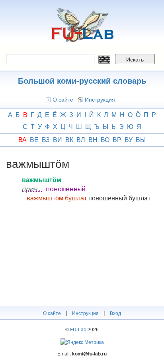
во (105, 139)
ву (129, 139)
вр (117, 139)
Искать (135, 59)
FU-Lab (78, 329)
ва (22, 139)
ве (34, 139)
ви (57, 139)
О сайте (63, 99)
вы (141, 139)
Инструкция (100, 99)
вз (46, 139)
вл (80, 139)
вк (69, 139)
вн (93, 139)
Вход (115, 312)
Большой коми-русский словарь (82, 80)
